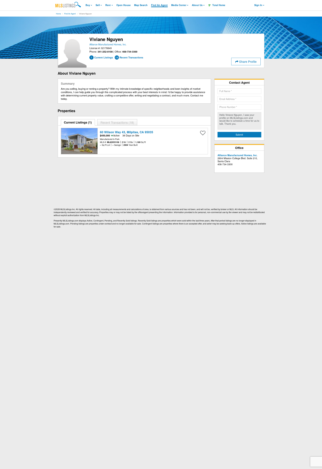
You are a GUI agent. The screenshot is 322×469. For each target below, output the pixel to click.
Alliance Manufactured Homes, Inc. (107, 44)
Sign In (258, 5)
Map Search (141, 5)
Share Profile (247, 61)
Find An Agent (70, 13)
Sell (98, 5)
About (197, 5)
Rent (108, 5)
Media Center (178, 5)
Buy (88, 5)
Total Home (218, 5)
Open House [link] (123, 5)
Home (58, 13)
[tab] (78, 122)
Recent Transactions (116, 122)
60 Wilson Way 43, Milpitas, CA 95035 (126, 132)
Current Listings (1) (78, 122)
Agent (159, 5)
